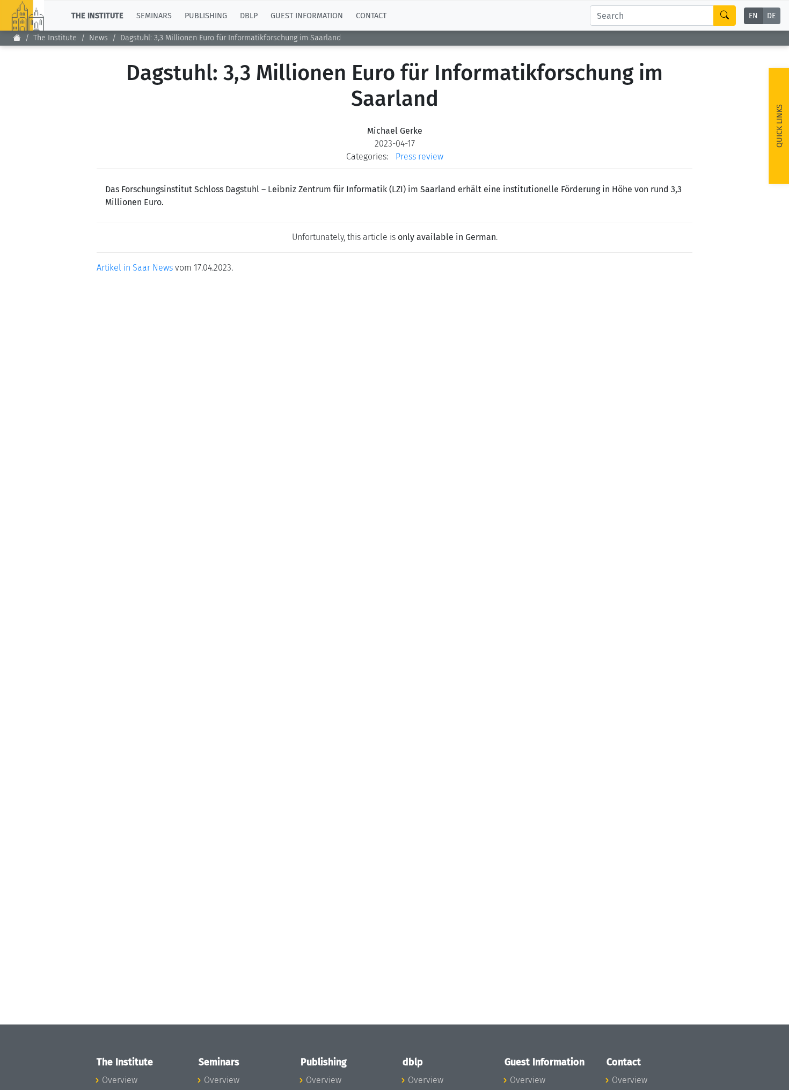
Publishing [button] (206, 15)
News (98, 37)
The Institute (55, 37)
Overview (119, 1080)
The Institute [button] (97, 15)
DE (771, 15)
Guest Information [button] (307, 15)
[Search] (724, 15)
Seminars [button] (154, 15)
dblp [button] (249, 15)
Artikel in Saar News (135, 268)
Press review (419, 156)
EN (753, 15)
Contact (371, 15)
